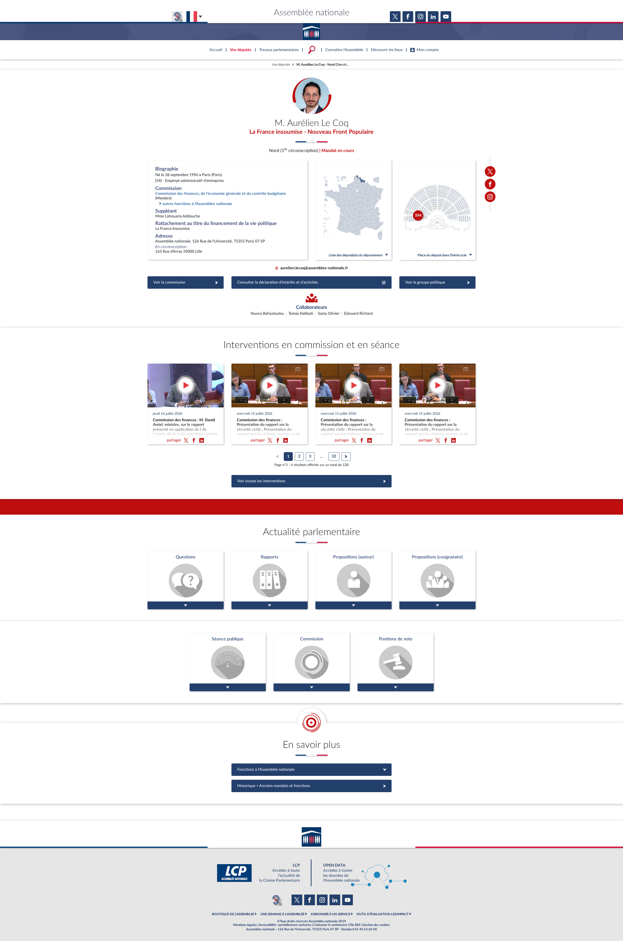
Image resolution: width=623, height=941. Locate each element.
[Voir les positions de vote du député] (395, 662)
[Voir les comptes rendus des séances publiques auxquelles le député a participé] (228, 662)
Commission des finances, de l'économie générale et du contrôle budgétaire (220, 194)
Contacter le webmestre (330, 924)
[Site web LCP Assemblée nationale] (262, 873)
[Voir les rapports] (269, 580)
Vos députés (281, 64)
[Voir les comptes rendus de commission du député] (312, 662)
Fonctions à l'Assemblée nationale (311, 769)
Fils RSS (354, 924)
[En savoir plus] (353, 580)
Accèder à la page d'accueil (311, 29)
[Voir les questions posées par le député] (185, 580)
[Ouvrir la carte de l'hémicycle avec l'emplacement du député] (437, 210)
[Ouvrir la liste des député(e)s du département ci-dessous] (353, 210)
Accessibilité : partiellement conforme (285, 924)
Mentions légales (245, 924)
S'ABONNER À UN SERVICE (330, 914)
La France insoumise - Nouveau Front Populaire (311, 132)
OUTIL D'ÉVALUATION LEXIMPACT (383, 914)
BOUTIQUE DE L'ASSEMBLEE (233, 914)
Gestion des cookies (376, 924)
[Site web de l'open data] (360, 873)
